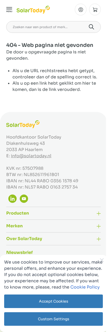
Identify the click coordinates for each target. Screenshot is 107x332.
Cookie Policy (85, 287)
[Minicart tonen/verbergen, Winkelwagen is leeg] (95, 9)
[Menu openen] (9, 10)
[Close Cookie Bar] (102, 260)
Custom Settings (53, 319)
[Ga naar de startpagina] (33, 10)
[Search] (91, 27)
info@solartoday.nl (31, 156)
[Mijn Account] (80, 9)
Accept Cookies (53, 301)
